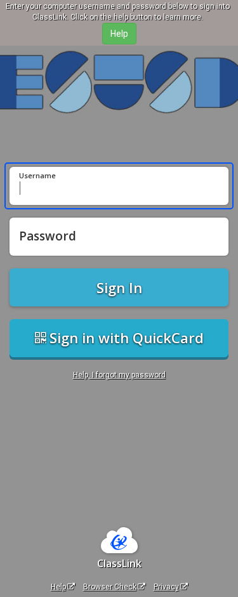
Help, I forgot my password (119, 375)
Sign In (119, 287)
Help (58, 586)
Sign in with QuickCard (125, 337)
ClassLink (119, 563)
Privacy (166, 586)
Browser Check (109, 586)
